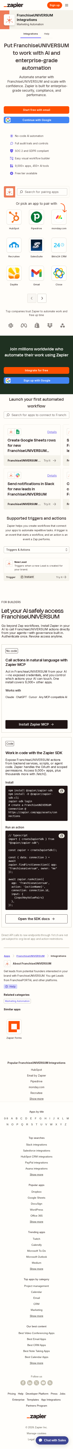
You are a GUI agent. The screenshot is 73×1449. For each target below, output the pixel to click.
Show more (36, 1174)
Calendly (36, 1244)
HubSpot (36, 1069)
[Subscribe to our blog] (50, 1382)
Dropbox (36, 1191)
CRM (36, 1303)
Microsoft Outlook (36, 1256)
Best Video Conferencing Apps (36, 1333)
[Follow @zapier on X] (36, 1382)
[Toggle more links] (36, 1099)
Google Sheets (36, 1197)
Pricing (12, 1393)
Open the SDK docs (34, 919)
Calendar (36, 1291)
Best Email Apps (36, 1339)
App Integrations (51, 1399)
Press (54, 1393)
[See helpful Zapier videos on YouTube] (43, 1382)
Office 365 (37, 1215)
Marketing (36, 1309)
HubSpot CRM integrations (36, 1156)
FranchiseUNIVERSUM (30, 955)
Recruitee (36, 1092)
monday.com (36, 1087)
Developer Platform (37, 1393)
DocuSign (36, 1203)
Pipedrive (36, 1081)
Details (52, 432)
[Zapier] (13, 5)
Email (36, 1297)
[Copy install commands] (62, 791)
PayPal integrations (36, 1162)
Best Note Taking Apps (36, 1351)
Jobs (62, 1393)
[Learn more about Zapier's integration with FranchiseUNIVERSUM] (7, 963)
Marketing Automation (30, 24)
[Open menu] (66, 5)
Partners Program (36, 1405)
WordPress (36, 1209)
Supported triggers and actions (36, 518)
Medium (36, 1262)
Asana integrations (36, 1168)
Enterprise (18, 1399)
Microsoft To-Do (36, 1250)
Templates (33, 1399)
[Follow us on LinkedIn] (29, 1382)
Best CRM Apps (36, 1345)
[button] (36, 120)
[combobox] (42, 191)
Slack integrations (36, 1144)
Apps (7, 955)
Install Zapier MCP (34, 724)
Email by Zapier (36, 1075)
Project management (36, 1285)
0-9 (6, 1118)
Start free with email (36, 109)
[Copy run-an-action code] (62, 836)
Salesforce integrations (36, 1150)
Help (13, 986)
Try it (47, 460)
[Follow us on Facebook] (23, 1382)
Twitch (36, 1238)
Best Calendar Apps (36, 1357)
